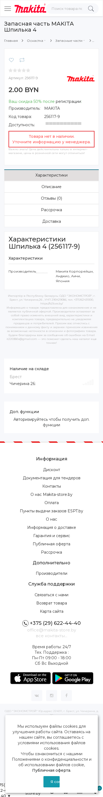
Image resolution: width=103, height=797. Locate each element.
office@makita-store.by (51, 630)
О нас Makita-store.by (51, 494)
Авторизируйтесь (30, 419)
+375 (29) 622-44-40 (55, 623)
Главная (11, 41)
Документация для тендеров (51, 478)
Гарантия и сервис (51, 535)
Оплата (51, 502)
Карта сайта (51, 611)
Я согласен (55, 781)
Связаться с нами (51, 594)
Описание (51, 186)
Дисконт (51, 469)
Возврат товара (51, 603)
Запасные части (68, 41)
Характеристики (51, 175)
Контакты (51, 486)
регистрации (68, 101)
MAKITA (52, 108)
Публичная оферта (51, 544)
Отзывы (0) (51, 198)
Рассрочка (51, 209)
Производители (51, 573)
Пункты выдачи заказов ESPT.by (51, 511)
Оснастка (35, 41)
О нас (51, 519)
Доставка (51, 221)
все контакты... (51, 635)
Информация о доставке (51, 527)
